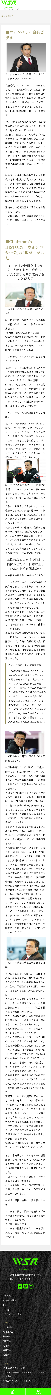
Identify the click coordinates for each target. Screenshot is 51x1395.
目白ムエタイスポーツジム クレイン (19, 1380)
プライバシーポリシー (13, 1314)
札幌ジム (7, 1354)
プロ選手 (7, 1309)
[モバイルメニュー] (48, 5)
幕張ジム (7, 1336)
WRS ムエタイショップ (14, 1367)
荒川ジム (7, 1345)
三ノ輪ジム (8, 1327)
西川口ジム (8, 1331)
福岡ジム (7, 1350)
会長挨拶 (9, 16)
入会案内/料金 (9, 1300)
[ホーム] (2, 16)
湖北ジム (7, 1341)
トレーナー (8, 1304)
